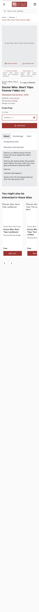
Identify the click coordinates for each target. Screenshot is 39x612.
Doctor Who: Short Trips (10, 82)
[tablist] (19, 141)
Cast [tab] (29, 136)
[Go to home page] (19, 4)
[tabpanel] (19, 168)
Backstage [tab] (18, 136)
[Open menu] (4, 4)
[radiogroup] (19, 117)
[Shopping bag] (35, 4)
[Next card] (11, 263)
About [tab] (6, 136)
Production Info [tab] (11, 142)
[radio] (19, 117)
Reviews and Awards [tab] (14, 147)
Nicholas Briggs (13, 101)
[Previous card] (4, 263)
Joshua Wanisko (14, 98)
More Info (12, 253)
